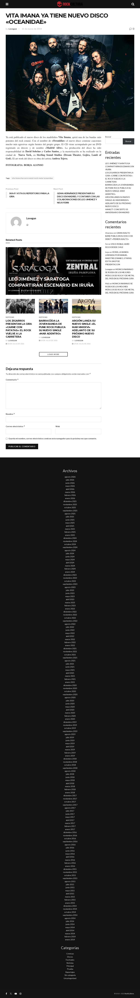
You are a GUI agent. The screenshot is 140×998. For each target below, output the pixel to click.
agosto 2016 (70, 844)
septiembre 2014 (70, 915)
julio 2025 (70, 516)
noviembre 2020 (70, 688)
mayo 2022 (70, 633)
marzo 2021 (70, 676)
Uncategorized (70, 978)
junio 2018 (70, 777)
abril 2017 (70, 820)
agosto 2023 (70, 587)
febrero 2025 (70, 532)
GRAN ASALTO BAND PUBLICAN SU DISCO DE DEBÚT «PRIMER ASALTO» (119, 236)
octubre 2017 (70, 801)
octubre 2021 (70, 654)
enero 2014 (70, 939)
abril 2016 (70, 857)
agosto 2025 (70, 513)
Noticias (13, 273)
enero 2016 (70, 866)
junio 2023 (70, 593)
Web (58, 426)
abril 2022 (70, 636)
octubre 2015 (70, 875)
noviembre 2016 (70, 835)
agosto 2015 (70, 881)
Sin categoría (70, 975)
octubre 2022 (70, 618)
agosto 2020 (70, 697)
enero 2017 (70, 829)
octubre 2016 (70, 838)
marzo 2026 (70, 492)
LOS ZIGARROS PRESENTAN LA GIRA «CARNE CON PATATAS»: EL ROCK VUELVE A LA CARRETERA (19, 328)
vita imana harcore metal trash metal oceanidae (32, 178)
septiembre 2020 (70, 694)
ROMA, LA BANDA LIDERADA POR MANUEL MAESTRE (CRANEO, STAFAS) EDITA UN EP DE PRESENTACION (118, 258)
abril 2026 (70, 489)
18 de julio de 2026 (15, 344)
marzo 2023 (70, 602)
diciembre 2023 (70, 575)
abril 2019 (70, 746)
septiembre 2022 (70, 621)
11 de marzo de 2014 (32, 29)
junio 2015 (70, 887)
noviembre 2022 (70, 614)
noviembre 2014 (70, 909)
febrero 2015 (70, 900)
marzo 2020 (70, 713)
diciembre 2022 (70, 611)
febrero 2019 (70, 753)
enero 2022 (70, 645)
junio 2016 (70, 851)
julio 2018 (70, 774)
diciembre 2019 (70, 722)
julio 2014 (70, 921)
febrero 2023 (70, 605)
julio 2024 (70, 553)
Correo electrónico (15, 426)
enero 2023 (70, 608)
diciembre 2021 (70, 648)
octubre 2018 (70, 765)
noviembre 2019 (70, 725)
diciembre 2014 (70, 906)
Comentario (12, 379)
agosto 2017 (70, 808)
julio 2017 (70, 811)
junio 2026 (70, 483)
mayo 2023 (70, 596)
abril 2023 (70, 599)
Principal (70, 966)
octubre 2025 (70, 507)
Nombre (10, 414)
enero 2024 (70, 572)
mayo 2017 (70, 817)
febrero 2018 (70, 789)
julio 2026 (70, 480)
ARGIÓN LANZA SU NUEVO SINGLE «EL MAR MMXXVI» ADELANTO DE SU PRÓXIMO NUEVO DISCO (84, 328)
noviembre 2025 (70, 504)
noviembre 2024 (70, 541)
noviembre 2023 (70, 578)
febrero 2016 (70, 863)
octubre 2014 (70, 912)
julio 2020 (70, 700)
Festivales (70, 960)
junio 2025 (70, 520)
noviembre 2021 (70, 651)
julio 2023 (70, 590)
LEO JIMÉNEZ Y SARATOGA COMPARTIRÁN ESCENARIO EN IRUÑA (119, 166)
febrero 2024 (70, 569)
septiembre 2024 (70, 547)
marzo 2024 (70, 566)
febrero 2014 (70, 936)
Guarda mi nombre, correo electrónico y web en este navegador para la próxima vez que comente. (52, 438)
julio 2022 (70, 627)
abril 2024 (70, 562)
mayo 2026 (70, 486)
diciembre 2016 (70, 832)
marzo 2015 (70, 897)
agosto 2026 (70, 477)
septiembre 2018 (70, 768)
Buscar (108, 137)
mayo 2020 (70, 707)
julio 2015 (70, 884)
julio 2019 (70, 737)
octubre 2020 (70, 691)
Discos (70, 957)
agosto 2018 (70, 771)
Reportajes (70, 972)
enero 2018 (70, 792)
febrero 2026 (70, 495)
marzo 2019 (70, 749)
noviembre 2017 (70, 798)
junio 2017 (70, 814)
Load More (53, 354)
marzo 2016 (70, 860)
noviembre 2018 (70, 762)
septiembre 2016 (70, 841)
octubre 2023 (70, 581)
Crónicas (70, 953)
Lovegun (13, 29)
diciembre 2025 (70, 501)
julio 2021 (70, 664)
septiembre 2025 (70, 510)
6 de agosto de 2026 (32, 290)
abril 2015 (70, 893)
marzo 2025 (70, 529)
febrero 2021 (70, 679)
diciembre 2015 (70, 869)
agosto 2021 (70, 660)
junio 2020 (70, 703)
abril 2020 (70, 710)
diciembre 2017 (70, 795)
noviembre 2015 (70, 872)
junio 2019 (70, 740)
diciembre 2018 (70, 759)
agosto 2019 (70, 734)
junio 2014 (70, 924)
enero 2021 (70, 682)
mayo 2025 (70, 523)
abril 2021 (70, 673)
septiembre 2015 (70, 878)
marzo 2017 (70, 823)
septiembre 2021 (70, 657)
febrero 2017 (70, 826)
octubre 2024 (70, 544)
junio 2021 (70, 667)
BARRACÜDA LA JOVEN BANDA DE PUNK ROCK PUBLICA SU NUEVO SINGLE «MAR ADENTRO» (52, 327)
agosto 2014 (70, 918)
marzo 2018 (70, 786)
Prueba (70, 969)
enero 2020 (70, 719)
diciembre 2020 (70, 685)
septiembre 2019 (70, 731)
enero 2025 (70, 535)
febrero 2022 (70, 642)
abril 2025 (70, 526)
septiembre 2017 (70, 805)
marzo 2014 (70, 933)
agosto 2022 (70, 624)
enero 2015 (70, 903)
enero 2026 (70, 498)
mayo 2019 (70, 743)
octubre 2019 (70, 728)
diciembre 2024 (70, 538)
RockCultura (129, 994)
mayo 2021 (70, 670)
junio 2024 (70, 556)
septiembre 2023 (70, 584)
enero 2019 (70, 756)
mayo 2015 (70, 890)
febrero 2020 (70, 716)
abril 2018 (70, 783)
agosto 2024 (70, 550)
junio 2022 (70, 630)
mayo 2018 (70, 780)
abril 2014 (70, 930)
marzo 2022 (70, 639)
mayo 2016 (70, 854)
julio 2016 (70, 847)
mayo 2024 (70, 559)
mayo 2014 (70, 927)
